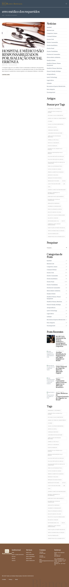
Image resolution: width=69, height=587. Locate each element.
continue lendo (6, 74)
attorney (50, 121)
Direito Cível (50, 39)
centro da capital (52, 127)
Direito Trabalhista (52, 51)
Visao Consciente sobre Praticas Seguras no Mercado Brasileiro (61, 383)
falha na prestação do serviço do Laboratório (56, 163)
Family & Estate (51, 60)
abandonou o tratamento (54, 108)
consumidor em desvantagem (55, 133)
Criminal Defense (52, 36)
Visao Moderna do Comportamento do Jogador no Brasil (62, 396)
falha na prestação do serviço (55, 159)
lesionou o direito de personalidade (57, 189)
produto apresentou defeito (55, 209)
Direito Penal (50, 48)
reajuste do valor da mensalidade (56, 215)
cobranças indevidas (53, 130)
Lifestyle (49, 83)
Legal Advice (50, 80)
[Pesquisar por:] (57, 248)
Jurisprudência (51, 74)
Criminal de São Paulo (53, 140)
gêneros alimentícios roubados (56, 172)
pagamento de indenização (54, 206)
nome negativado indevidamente (56, 196)
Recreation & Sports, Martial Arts (56, 86)
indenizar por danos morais (55, 178)
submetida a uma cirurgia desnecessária (54, 224)
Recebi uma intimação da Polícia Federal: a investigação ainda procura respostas (61, 341)
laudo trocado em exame (54, 184)
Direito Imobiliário (52, 45)
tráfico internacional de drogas (56, 230)
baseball (49, 27)
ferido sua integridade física (55, 166)
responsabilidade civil (53, 221)
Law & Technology (52, 77)
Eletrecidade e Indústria (53, 57)
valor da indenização (53, 233)
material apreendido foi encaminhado (54, 193)
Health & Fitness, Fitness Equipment (54, 64)
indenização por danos (53, 181)
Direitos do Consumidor (53, 54)
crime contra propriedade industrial (54, 136)
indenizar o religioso (53, 175)
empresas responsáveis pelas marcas (55, 153)
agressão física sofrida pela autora (55, 112)
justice (64, 181)
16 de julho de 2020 (13, 65)
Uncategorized (51, 92)
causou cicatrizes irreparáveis (55, 124)
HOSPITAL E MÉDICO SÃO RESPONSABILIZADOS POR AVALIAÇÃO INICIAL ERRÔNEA (22, 56)
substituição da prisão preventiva (56, 227)
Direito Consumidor (52, 42)
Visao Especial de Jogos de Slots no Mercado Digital (61, 369)
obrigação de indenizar (53, 203)
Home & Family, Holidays (54, 71)
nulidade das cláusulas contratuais (54, 200)
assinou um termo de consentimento (57, 118)
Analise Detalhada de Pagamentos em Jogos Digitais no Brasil (61, 356)
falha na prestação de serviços (56, 156)
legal (49, 186)
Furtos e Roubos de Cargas (54, 169)
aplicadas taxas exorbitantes (55, 115)
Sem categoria (51, 89)
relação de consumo (53, 218)
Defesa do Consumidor (53, 142)
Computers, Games (52, 33)
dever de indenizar (52, 145)
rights (63, 221)
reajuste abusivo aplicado (54, 212)
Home (3, 15)
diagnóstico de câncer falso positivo (55, 149)
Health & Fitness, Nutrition (54, 68)
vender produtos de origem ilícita (56, 236)
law (64, 184)
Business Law (50, 30)
